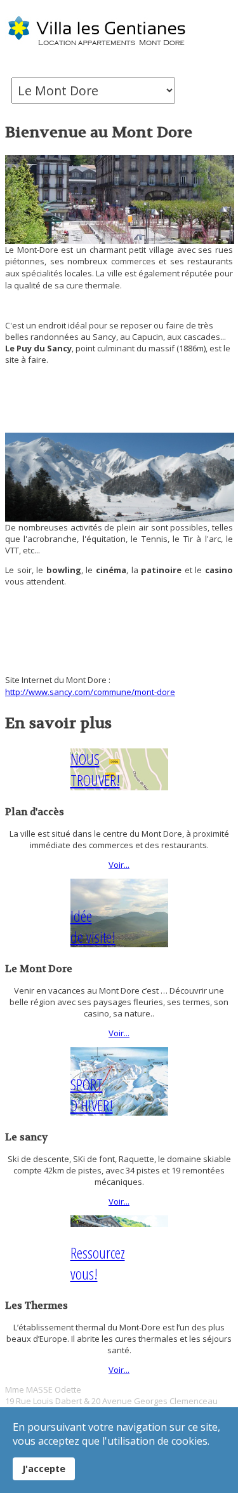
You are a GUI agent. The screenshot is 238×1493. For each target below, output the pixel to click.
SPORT (91, 1095)
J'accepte (43, 1469)
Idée (93, 926)
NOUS (95, 769)
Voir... (119, 864)
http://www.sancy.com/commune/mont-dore (90, 692)
